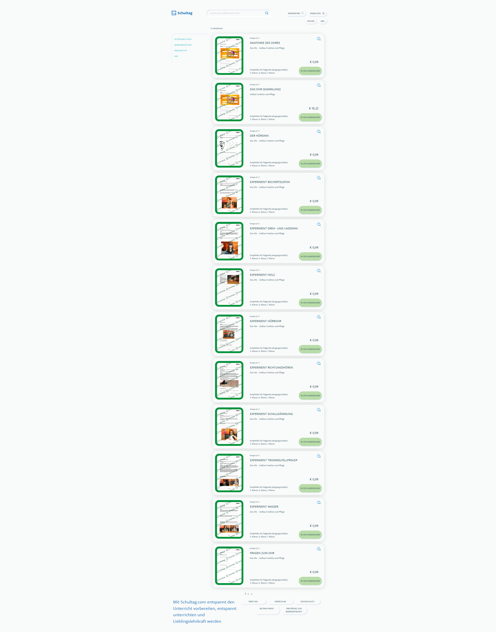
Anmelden (315, 13)
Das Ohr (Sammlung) (265, 89)
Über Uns (253, 601)
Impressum (280, 601)
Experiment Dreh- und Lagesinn (274, 228)
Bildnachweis (267, 608)
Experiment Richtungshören (271, 367)
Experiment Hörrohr (265, 321)
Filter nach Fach (183, 39)
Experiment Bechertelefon (270, 182)
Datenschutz (307, 601)
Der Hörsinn (259, 135)
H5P (176, 56)
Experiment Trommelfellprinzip (273, 460)
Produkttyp (180, 50)
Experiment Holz (262, 275)
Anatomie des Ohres (265, 43)
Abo (323, 21)
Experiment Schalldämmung (271, 414)
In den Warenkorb (310, 71)
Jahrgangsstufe (183, 45)
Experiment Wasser (264, 506)
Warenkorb (294, 13)
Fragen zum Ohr (262, 553)
